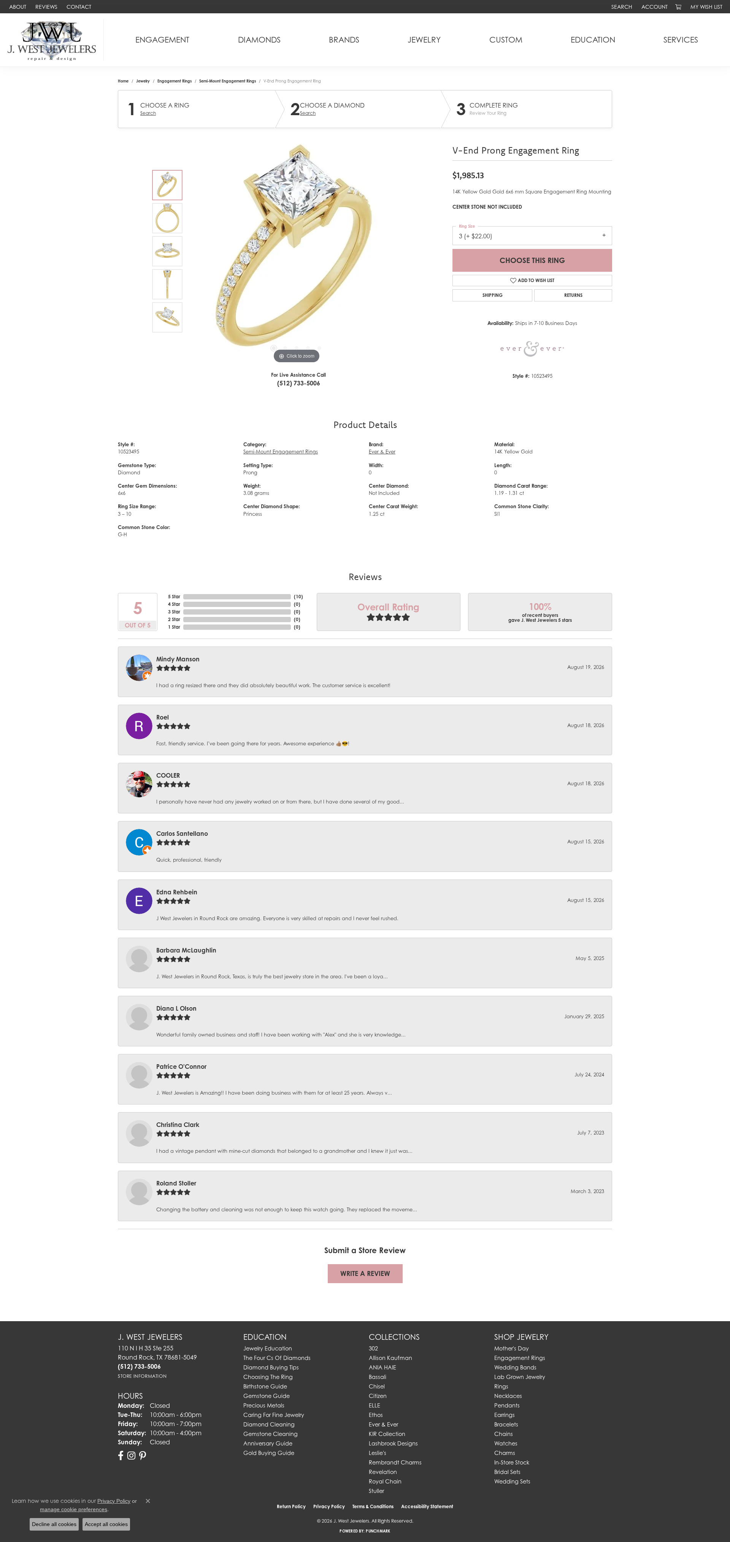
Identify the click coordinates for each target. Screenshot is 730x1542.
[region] (296, 251)
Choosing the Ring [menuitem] (268, 1377)
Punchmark (378, 1531)
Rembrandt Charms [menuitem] (395, 1462)
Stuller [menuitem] (376, 1491)
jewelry (143, 81)
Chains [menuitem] (503, 1434)
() (298, 596)
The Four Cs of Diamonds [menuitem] (277, 1358)
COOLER (168, 775)
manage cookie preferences (73, 1509)
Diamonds (259, 39)
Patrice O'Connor (181, 1066)
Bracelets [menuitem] (506, 1424)
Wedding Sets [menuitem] (512, 1481)
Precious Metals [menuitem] (263, 1405)
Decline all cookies (54, 1524)
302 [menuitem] (373, 1348)
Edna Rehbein (176, 892)
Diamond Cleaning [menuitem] (269, 1424)
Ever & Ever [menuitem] (383, 1424)
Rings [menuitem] (501, 1386)
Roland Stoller (176, 1183)
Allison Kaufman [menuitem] (390, 1358)
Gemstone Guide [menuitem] (266, 1396)
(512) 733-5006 (298, 383)
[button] (621, 6)
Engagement (162, 39)
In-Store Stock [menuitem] (511, 1462)
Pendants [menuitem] (507, 1405)
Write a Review (365, 1273)
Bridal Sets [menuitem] (507, 1472)
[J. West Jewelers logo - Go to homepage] (54, 40)
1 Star (174, 627)
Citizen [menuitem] (378, 1396)
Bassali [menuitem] (377, 1377)
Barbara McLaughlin (186, 950)
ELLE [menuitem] (374, 1405)
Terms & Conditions (373, 1506)
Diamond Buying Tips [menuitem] (271, 1367)
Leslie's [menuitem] (377, 1453)
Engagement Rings (174, 81)
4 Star (174, 604)
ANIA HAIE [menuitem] (382, 1367)
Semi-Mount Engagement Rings (227, 81)
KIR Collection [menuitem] (387, 1434)
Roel (162, 717)
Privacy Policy (329, 1506)
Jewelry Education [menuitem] (267, 1348)
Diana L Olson (176, 1008)
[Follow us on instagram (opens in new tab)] (131, 1455)
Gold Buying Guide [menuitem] (268, 1453)
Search (148, 113)
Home (123, 81)
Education (593, 39)
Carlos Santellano (182, 833)
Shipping (492, 295)
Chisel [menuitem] (377, 1386)
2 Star (174, 619)
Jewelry (424, 39)
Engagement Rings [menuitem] (519, 1358)
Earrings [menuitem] (504, 1415)
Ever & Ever (382, 452)
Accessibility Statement (427, 1506)
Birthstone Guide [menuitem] (265, 1386)
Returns (573, 295)
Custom (505, 39)
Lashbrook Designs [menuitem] (393, 1443)
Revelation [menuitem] (383, 1472)
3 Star (174, 612)
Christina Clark (177, 1124)
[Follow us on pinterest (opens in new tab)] (142, 1455)
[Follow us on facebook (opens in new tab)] (121, 1455)
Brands (344, 39)
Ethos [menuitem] (376, 1415)
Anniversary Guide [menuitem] (267, 1443)
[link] (17, 6)
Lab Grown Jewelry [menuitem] (519, 1377)
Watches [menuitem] (505, 1443)
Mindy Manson (178, 659)
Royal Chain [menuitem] (385, 1481)
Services (680, 39)
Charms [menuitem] (504, 1453)
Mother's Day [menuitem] (511, 1348)
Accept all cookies (106, 1524)
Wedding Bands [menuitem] (515, 1367)
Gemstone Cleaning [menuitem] (270, 1434)
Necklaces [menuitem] (508, 1396)
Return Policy (291, 1506)
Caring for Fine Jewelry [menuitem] (273, 1415)
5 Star (174, 596)
